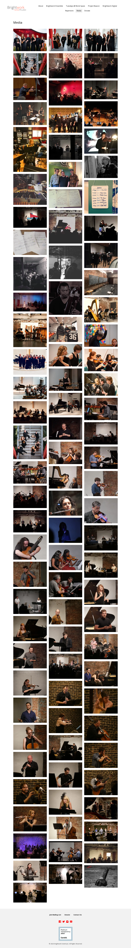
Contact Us (77, 915)
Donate (67, 915)
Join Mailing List (55, 915)
